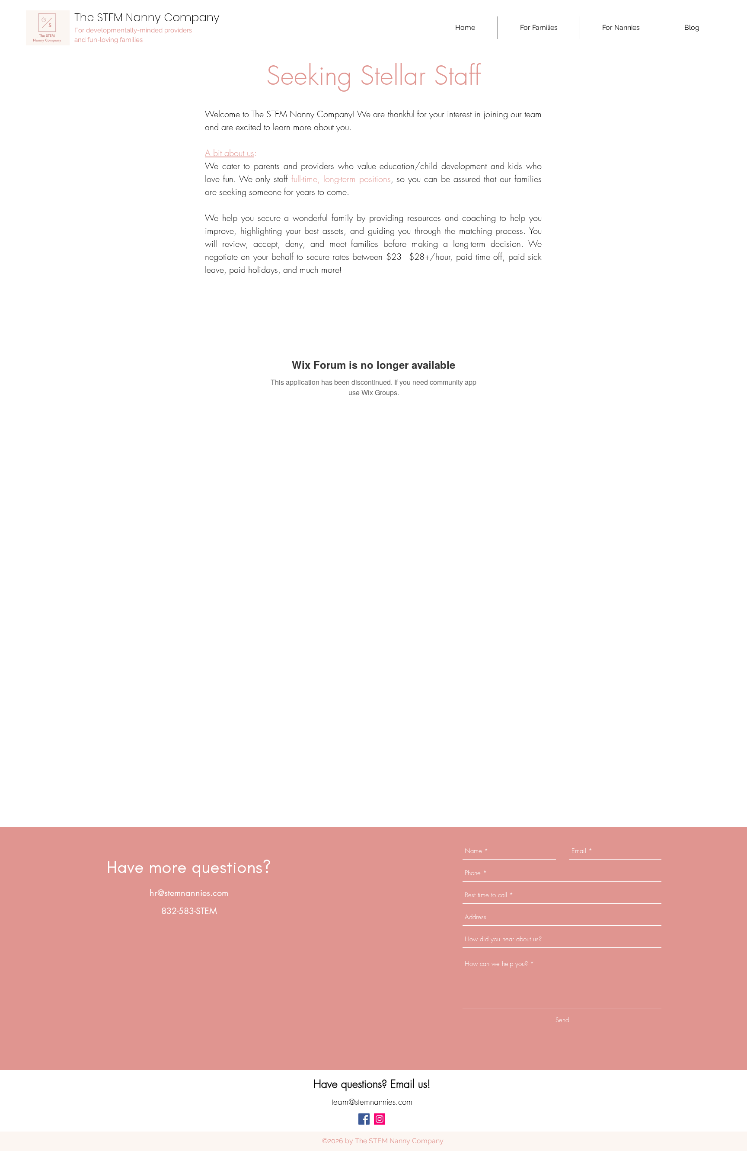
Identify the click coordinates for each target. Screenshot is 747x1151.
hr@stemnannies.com (189, 892)
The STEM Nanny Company (147, 17)
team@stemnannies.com (372, 1101)
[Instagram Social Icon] (379, 1119)
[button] (539, 27)
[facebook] (364, 1119)
